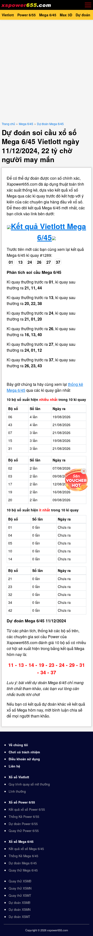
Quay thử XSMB (20, 881)
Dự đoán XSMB (19, 902)
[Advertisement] (46, 69)
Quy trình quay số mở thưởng (29, 784)
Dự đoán (83, 14)
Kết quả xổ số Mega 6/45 (26, 849)
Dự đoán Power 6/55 (23, 824)
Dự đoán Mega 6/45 (23, 863)
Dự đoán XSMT (19, 916)
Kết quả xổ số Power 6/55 (27, 809)
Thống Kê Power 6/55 (24, 816)
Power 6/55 (26, 14)
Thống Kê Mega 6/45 (23, 856)
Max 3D (66, 14)
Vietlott (8, 14)
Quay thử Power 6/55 (24, 830)
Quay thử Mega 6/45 (23, 870)
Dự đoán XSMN (20, 909)
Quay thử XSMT (20, 895)
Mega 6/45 (47, 14)
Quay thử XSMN (20, 888)
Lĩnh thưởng (17, 791)
